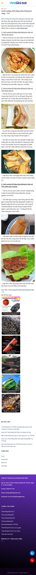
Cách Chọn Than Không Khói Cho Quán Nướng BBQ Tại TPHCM (17, 440)
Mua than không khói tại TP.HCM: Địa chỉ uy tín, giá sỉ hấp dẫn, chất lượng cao (16, 445)
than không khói (22, 28)
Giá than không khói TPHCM (9, 524)
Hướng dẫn (4, 459)
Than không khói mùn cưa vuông (10, 531)
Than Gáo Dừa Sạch (7, 534)
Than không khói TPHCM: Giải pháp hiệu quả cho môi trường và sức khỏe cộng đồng (16, 428)
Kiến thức (4, 8)
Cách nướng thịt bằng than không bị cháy (14, 19)
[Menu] (2, 3)
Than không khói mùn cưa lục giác (11, 528)
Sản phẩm (4, 466)
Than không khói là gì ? (8, 511)
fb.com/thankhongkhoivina (16, 496)
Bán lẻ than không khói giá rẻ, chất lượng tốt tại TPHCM (17, 435)
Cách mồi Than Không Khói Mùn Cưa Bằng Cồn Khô (16, 432)
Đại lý (3, 456)
